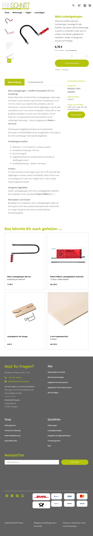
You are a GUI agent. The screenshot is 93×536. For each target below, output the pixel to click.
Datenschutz (76, 523)
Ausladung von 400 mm (16, 279)
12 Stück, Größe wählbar (59, 279)
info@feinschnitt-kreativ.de (18, 381)
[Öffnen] (89, 5)
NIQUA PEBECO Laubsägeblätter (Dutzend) (66, 277)
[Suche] (74, 5)
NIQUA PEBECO (43, 194)
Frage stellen (76, 115)
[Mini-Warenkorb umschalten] (79, 5)
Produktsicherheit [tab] (35, 82)
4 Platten (53, 339)
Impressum (66, 523)
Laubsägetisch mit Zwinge (17, 336)
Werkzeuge (17, 13)
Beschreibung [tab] (14, 82)
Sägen (28, 13)
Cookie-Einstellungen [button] (70, 526)
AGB (83, 523)
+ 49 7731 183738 (14, 377)
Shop (7, 13)
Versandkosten (72, 50)
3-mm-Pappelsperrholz (59, 336)
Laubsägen (40, 13)
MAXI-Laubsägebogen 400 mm (19, 277)
